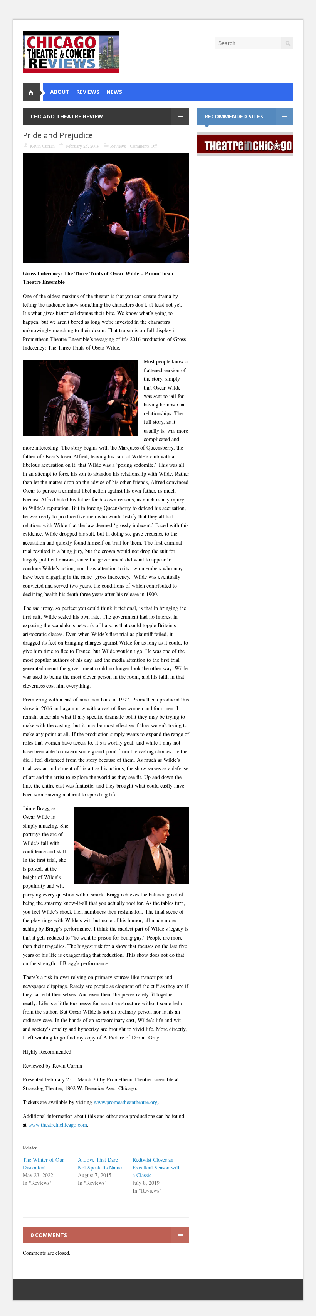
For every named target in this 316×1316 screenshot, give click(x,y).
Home (34, 92)
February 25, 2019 (82, 146)
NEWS (114, 91)
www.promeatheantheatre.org (126, 1102)
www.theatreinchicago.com (57, 1124)
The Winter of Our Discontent (43, 1163)
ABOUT (59, 91)
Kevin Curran (42, 146)
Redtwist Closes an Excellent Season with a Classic (157, 1167)
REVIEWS (87, 91)
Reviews (118, 146)
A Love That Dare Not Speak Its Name (100, 1163)
